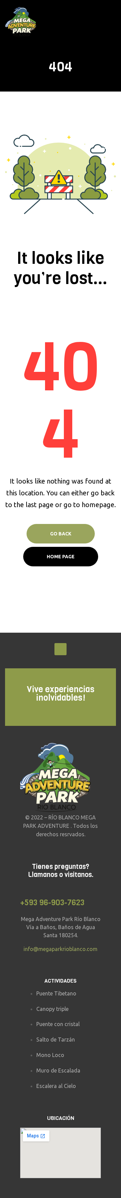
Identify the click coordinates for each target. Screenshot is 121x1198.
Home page (61, 556)
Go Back (60, 533)
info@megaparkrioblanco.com (60, 949)
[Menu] (113, 22)
